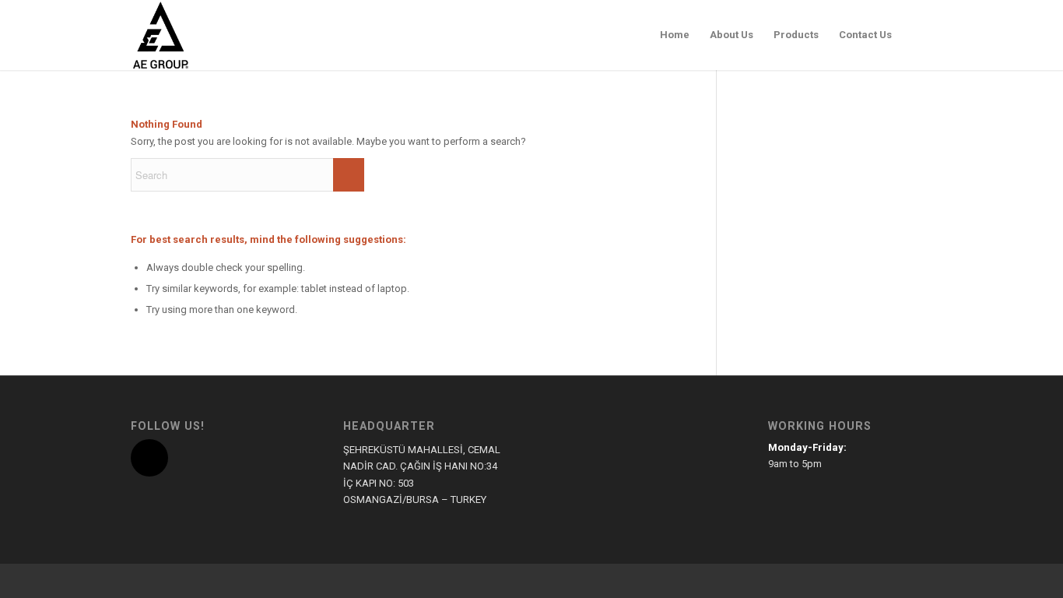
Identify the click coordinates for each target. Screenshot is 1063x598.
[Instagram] (149, 458)
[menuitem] (675, 35)
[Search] (917, 35)
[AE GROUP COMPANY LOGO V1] (160, 35)
